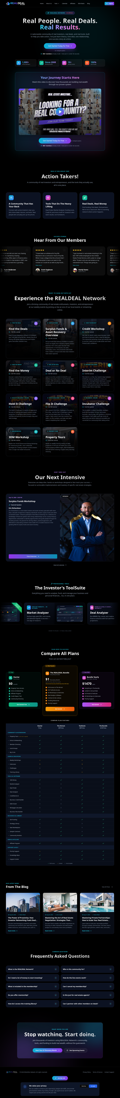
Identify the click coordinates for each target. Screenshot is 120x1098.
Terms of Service (97, 1072)
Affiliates (72, 3)
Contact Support (109, 1072)
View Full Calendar (58, 565)
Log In (111, 3)
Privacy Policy (87, 1072)
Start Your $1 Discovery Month (46, 1050)
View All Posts (106, 887)
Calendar (64, 3)
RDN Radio (81, 3)
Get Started (58, 709)
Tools (55, 3)
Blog (88, 3)
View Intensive (31, 555)
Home (41, 3)
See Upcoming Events (76, 1050)
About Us (49, 3)
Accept (93, 1086)
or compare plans (60, 50)
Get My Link (61, 1078)
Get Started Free (22, 704)
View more (38, 265)
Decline (84, 1086)
